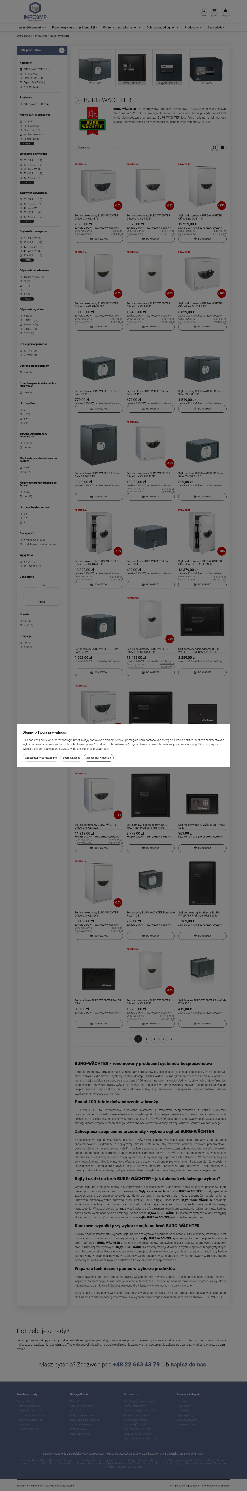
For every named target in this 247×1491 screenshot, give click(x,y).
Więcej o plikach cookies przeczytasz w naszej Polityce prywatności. (66, 748)
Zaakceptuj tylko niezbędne (41, 757)
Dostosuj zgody (71, 757)
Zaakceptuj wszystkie (98, 757)
